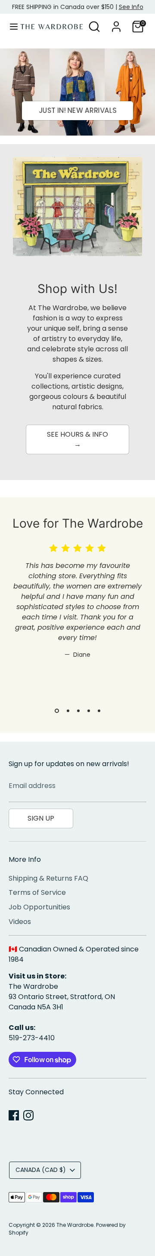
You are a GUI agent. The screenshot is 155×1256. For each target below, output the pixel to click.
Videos (20, 922)
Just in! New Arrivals (77, 110)
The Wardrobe (74, 1225)
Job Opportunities (39, 907)
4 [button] (88, 711)
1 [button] (57, 711)
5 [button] (99, 711)
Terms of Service (37, 892)
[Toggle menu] (10, 26)
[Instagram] (28, 1115)
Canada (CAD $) (41, 1169)
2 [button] (68, 711)
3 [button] (78, 711)
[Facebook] (14, 1115)
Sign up (41, 818)
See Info (131, 7)
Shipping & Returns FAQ (48, 878)
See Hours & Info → (77, 439)
